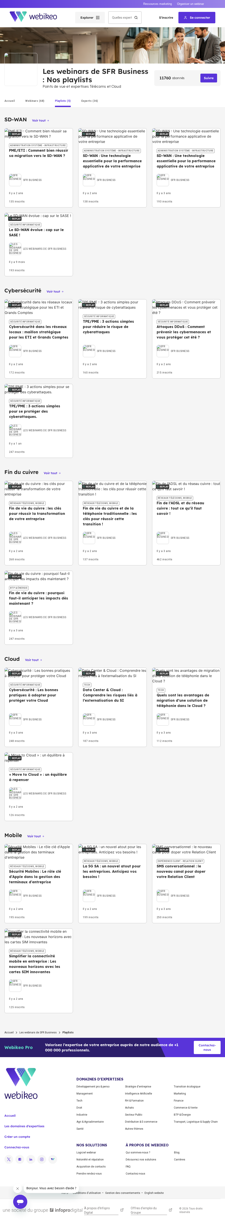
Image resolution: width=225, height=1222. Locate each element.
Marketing (180, 1093)
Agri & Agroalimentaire (90, 1121)
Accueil (9, 1032)
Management (84, 1093)
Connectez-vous (16, 1147)
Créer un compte (17, 1137)
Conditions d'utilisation (87, 1193)
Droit (79, 1107)
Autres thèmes (134, 1128)
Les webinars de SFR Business (38, 1032)
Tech (79, 1100)
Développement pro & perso (92, 1086)
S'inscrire (166, 18)
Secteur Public (133, 1114)
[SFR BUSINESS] (25, 175)
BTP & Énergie (182, 1114)
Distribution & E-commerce (141, 1121)
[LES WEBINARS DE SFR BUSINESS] (37, 244)
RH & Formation (134, 1100)
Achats (129, 1107)
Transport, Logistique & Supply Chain (196, 1121)
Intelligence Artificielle (138, 1093)
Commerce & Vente (186, 1107)
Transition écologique (187, 1086)
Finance (178, 1100)
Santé (79, 1128)
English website (154, 1193)
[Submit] (136, 17)
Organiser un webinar (190, 3)
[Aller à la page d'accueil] (37, 17)
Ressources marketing (157, 3)
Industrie (81, 1114)
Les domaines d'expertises (24, 1126)
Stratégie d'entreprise (138, 1086)
